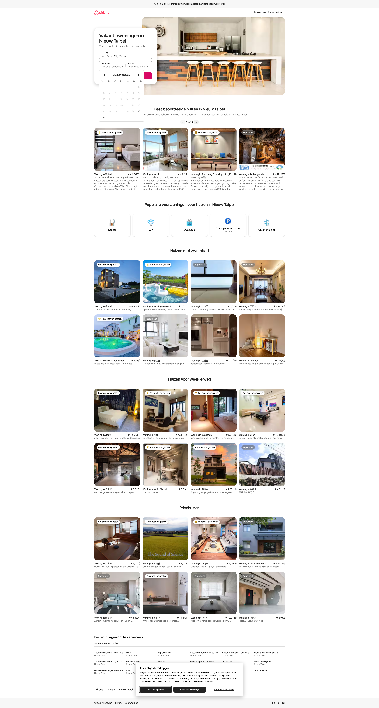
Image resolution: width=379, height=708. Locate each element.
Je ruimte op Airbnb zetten (268, 12)
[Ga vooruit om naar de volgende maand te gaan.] (139, 75)
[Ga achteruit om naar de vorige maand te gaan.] (104, 75)
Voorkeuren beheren (224, 689)
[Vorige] (182, 122)
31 (104, 117)
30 (139, 111)
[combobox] (126, 56)
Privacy (118, 703)
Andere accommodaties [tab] (106, 643)
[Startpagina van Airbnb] (101, 12)
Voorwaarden (131, 703)
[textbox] (112, 66)
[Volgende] (196, 122)
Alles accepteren (155, 689)
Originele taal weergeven (213, 4)
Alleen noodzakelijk (189, 689)
